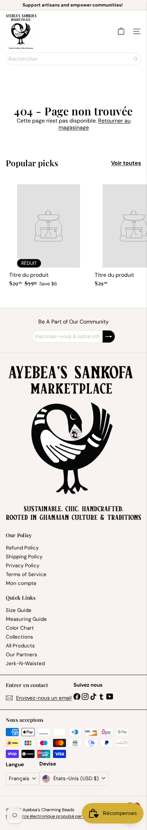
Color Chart (20, 628)
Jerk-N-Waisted (25, 663)
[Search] (135, 59)
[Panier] (121, 31)
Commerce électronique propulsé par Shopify (52, 816)
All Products (20, 645)
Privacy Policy (22, 565)
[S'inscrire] (109, 336)
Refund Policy (22, 547)
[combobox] (73, 59)
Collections (19, 636)
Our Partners (21, 654)
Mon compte (21, 583)
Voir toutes (126, 163)
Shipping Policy (24, 556)
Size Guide (18, 610)
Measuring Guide (26, 619)
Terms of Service (26, 574)
